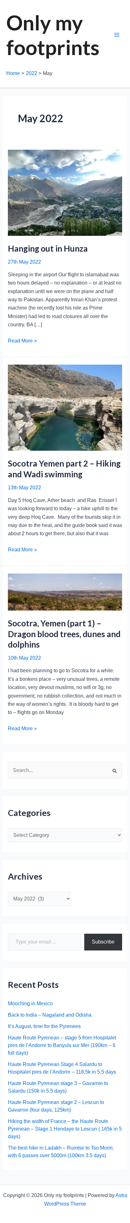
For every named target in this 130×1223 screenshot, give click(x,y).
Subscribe (103, 941)
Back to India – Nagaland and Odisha (50, 1015)
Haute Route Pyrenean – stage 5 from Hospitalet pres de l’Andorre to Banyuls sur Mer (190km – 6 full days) (62, 1045)
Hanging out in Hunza (48, 248)
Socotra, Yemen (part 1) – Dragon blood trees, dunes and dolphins (64, 634)
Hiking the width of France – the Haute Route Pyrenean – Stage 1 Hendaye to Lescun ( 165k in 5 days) (65, 1129)
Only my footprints (52, 35)
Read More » (22, 341)
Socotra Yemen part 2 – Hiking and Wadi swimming (64, 468)
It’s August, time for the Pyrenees (44, 1026)
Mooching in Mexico (30, 1003)
